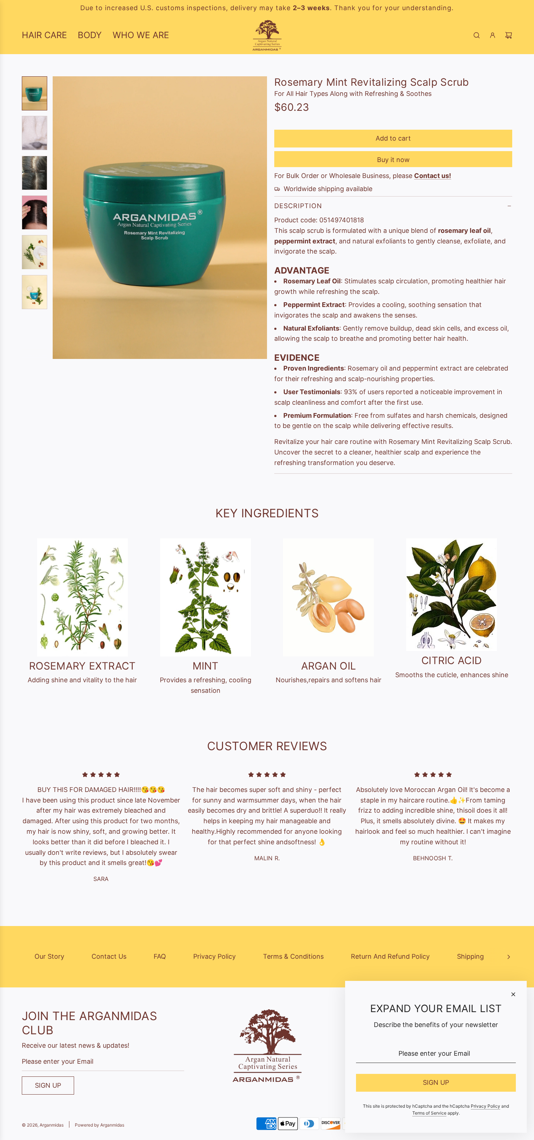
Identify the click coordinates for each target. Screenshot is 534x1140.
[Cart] (509, 35)
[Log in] (493, 35)
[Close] (513, 994)
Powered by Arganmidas (99, 1125)
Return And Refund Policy (390, 956)
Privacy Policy (214, 956)
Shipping (470, 956)
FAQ (160, 956)
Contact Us (109, 956)
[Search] (477, 35)
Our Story (49, 956)
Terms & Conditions (293, 956)
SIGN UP (48, 1085)
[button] (58, 217)
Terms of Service (429, 1113)
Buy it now (393, 159)
